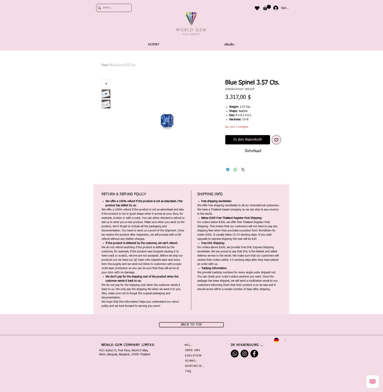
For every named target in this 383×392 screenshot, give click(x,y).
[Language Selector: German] (280, 340)
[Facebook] (254, 353)
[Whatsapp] (235, 353)
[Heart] (257, 8)
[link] (267, 7)
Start (105, 64)
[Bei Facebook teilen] (227, 169)
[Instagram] (244, 353)
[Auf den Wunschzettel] (276, 139)
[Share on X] (243, 169)
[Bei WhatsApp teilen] (235, 169)
